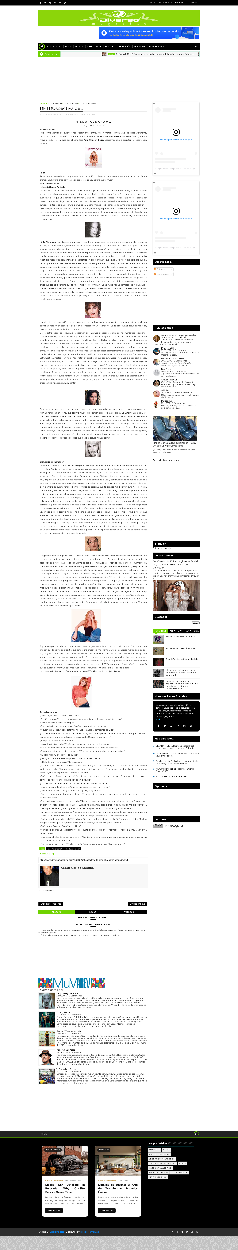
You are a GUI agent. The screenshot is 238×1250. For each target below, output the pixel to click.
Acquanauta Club (169, 380)
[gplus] (171, 726)
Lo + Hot (160, 631)
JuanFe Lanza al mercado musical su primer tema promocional (178, 336)
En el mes (176, 631)
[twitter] (45, 3)
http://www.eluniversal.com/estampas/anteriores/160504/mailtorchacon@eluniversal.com (82, 671)
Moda (68, 46)
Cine (89, 46)
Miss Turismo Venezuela (182, 54)
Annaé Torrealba (159, 1154)
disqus (92, 912)
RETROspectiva (71, 103)
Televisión (124, 46)
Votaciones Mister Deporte (180, 648)
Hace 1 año (192, 631)
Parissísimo (166, 401)
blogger (56, 912)
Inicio (152, 2)
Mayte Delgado (158, 1177)
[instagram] (65, 3)
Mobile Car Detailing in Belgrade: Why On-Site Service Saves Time (65, 1188)
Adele (182, 1163)
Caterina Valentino (160, 1168)
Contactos (192, 2)
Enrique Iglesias (158, 1172)
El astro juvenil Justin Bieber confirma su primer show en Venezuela (181, 672)
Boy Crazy (166, 369)
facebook (129, 912)
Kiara (166, 1150)
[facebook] (40, 3)
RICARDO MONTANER (172, 358)
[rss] (55, 3)
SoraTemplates (57, 1232)
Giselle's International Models (182, 659)
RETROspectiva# (72, 849)
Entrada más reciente (50, 904)
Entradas (160, 269)
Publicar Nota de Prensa (171, 2)
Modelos (139, 46)
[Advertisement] (119, 77)
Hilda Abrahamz (55, 103)
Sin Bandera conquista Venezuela (171, 776)
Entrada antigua (137, 904)
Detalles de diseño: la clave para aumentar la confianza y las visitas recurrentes (176, 762)
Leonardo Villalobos (162, 1159)
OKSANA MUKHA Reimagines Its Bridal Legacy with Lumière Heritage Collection (122, 54)
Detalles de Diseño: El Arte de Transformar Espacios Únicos (118, 1188)
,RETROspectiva (88, 114)
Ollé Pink (165, 390)
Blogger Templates (89, 1232)
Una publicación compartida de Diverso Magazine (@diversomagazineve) (187, 168)
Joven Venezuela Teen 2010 (181, 637)
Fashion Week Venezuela (68, 1031)
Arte (99, 46)
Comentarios (162, 274)
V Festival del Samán (66, 1069)
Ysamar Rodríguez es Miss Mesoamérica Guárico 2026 (174, 770)
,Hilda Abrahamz (73, 114)
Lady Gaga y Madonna (67, 993)
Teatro (109, 46)
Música (79, 46)
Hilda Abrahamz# (55, 849)
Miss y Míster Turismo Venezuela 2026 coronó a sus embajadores (177, 754)
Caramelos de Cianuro (162, 1163)
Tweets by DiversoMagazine (166, 460)
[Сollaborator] (149, 32)
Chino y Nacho (63, 1012)
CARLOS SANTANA (65, 1050)
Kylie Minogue (180, 1172)
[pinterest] (50, 3)
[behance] (60, 3)
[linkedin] (178, 726)
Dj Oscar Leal (167, 348)
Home (42, 103)
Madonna (154, 1150)
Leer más (52, 1210)
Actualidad (54, 46)
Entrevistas (156, 46)
